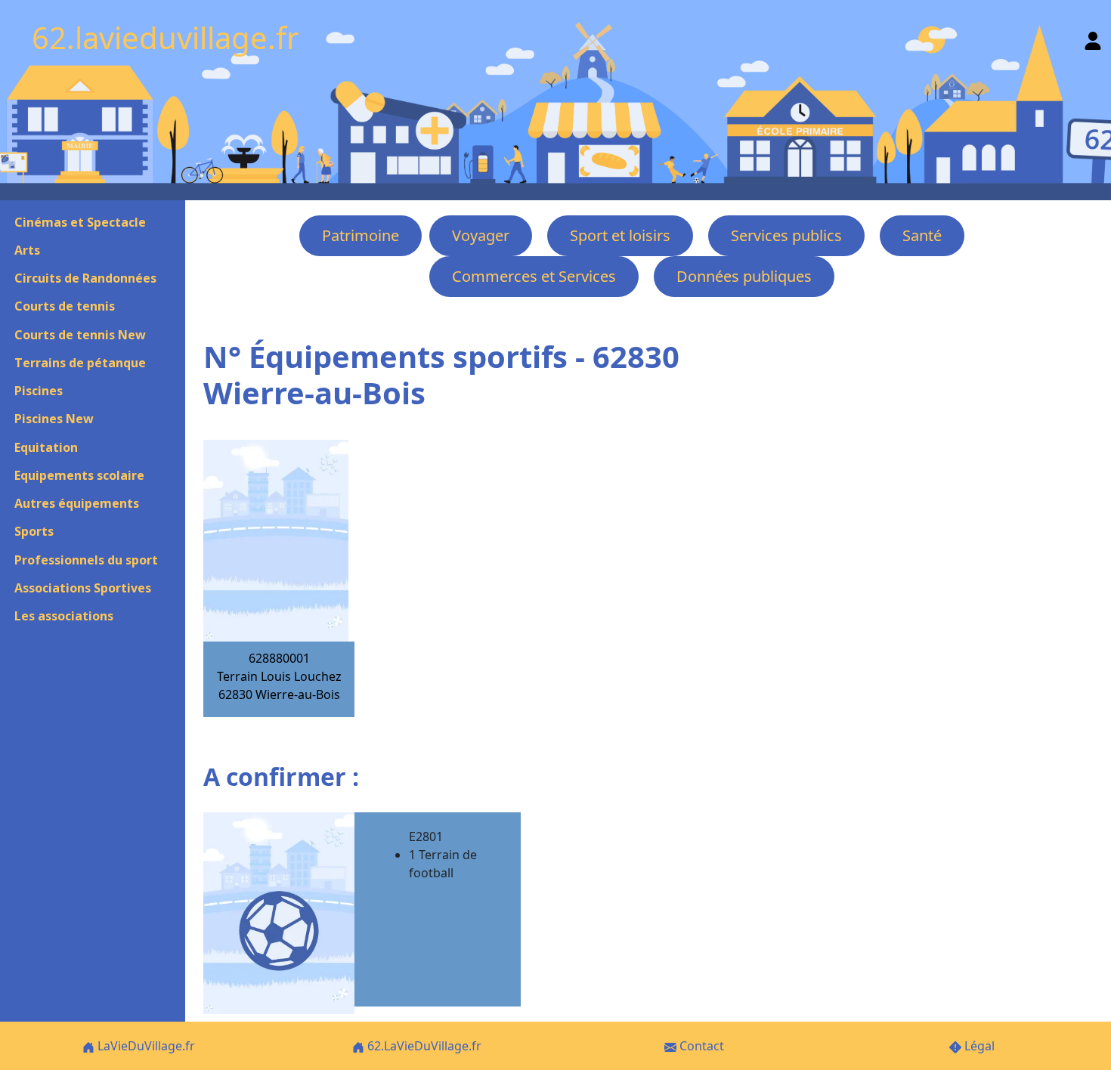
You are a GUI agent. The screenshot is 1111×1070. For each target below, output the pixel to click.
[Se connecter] (1093, 37)
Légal (978, 1046)
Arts (27, 250)
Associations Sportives (82, 588)
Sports (34, 531)
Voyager (480, 235)
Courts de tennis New (80, 334)
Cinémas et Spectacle (80, 222)
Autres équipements (76, 503)
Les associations (63, 616)
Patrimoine (360, 235)
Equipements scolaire (79, 475)
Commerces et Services (534, 276)
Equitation (46, 447)
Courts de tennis (64, 306)
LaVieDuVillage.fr (144, 1046)
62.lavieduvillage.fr (165, 37)
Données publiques (744, 276)
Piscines (38, 390)
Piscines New (54, 418)
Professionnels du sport (86, 560)
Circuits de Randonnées (85, 278)
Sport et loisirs (620, 235)
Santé (922, 235)
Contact (700, 1046)
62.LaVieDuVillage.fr (422, 1046)
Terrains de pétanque (80, 362)
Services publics (786, 235)
